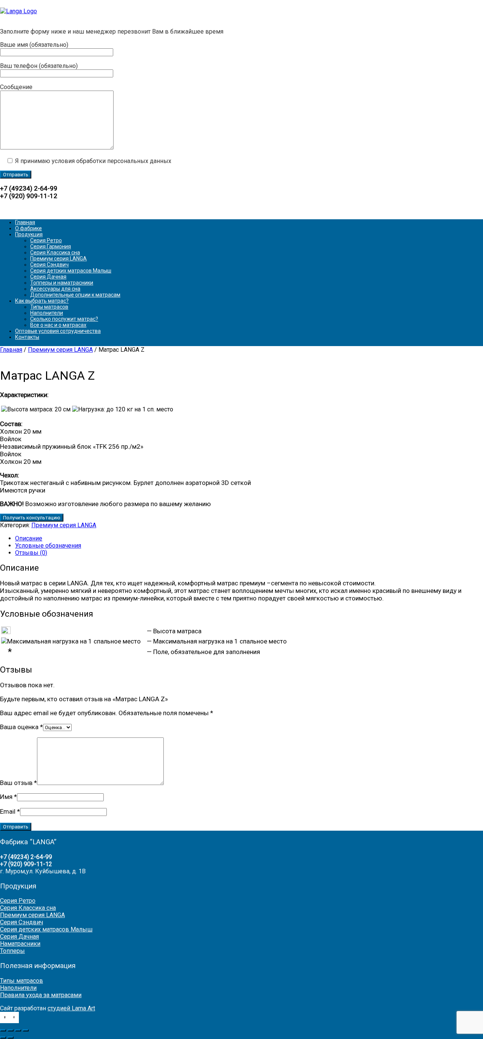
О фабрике (28, 228)
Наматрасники (20, 943)
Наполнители (46, 313)
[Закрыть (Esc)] (26, 1030)
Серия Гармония (50, 246)
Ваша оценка (21, 727)
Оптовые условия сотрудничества (58, 331)
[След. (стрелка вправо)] (11, 1037)
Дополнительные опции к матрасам (75, 295)
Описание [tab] (28, 538)
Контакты (27, 337)
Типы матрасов (49, 307)
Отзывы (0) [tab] (31, 552)
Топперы (12, 950)
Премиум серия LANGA (58, 259)
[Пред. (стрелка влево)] (3, 1037)
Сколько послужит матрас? (64, 319)
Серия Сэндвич (49, 265)
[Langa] (18, 11)
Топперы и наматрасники (61, 283)
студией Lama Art (71, 1008)
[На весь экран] (11, 1030)
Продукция (29, 234)
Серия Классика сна (55, 252)
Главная (25, 222)
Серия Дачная (48, 277)
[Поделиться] (18, 1030)
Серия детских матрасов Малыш (70, 271)
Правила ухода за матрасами (41, 995)
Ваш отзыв (18, 783)
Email (10, 811)
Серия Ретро (46, 240)
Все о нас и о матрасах (58, 325)
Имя (8, 796)
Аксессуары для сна (55, 289)
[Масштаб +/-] (3, 1030)
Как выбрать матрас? (42, 301)
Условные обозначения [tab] (48, 545)
